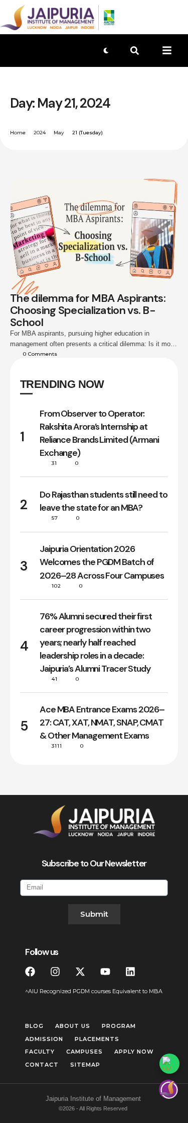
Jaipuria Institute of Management (93, 1098)
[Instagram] (55, 972)
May (59, 132)
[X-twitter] (80, 972)
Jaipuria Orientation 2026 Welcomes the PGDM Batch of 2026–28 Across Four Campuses (102, 562)
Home (18, 132)
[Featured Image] (94, 236)
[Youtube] (105, 972)
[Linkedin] (130, 972)
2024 (40, 132)
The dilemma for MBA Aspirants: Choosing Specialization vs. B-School (87, 310)
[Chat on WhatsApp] (169, 1064)
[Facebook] (30, 972)
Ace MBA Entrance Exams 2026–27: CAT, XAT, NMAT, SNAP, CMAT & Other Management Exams (102, 722)
